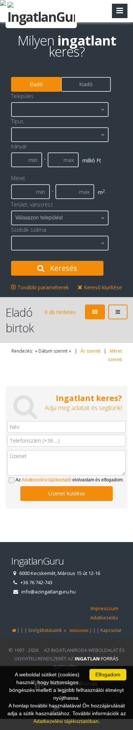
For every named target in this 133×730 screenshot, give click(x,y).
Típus (17, 121)
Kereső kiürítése (102, 287)
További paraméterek (42, 287)
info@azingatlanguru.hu (48, 591)
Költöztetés (77, 630)
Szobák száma (28, 229)
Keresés (62, 268)
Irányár (19, 146)
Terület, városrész (32, 204)
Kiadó (86, 84)
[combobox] (60, 109)
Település (22, 96)
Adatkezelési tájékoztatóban (66, 721)
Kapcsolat (110, 630)
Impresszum (104, 608)
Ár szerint (90, 351)
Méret (18, 178)
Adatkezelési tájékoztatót (46, 479)
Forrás (97, 658)
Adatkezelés (104, 617)
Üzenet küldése (66, 493)
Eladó (36, 84)
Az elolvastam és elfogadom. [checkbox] (70, 479)
